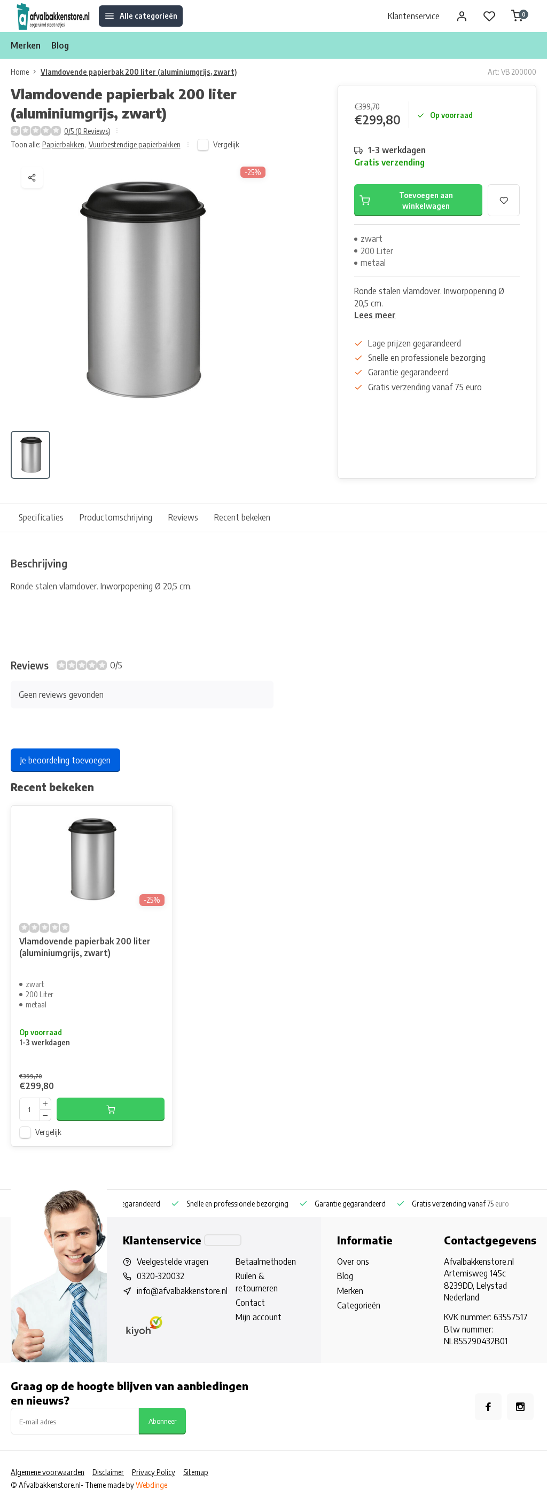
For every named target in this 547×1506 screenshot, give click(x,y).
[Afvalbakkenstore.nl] (53, 16)
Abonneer (162, 1420)
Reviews (183, 517)
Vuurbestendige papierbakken (135, 144)
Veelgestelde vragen (172, 1261)
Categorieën (358, 1305)
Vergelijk (226, 144)
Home (20, 71)
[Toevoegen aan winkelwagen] (111, 1109)
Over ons (353, 1261)
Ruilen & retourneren (257, 1282)
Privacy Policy (153, 1472)
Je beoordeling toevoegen (65, 760)
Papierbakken (64, 144)
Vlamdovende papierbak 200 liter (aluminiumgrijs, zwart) (139, 71)
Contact (250, 1302)
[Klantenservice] (222, 1240)
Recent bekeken (242, 517)
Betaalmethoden (266, 1261)
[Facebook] (488, 1406)
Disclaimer (108, 1472)
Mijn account (259, 1317)
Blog (60, 45)
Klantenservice (414, 16)
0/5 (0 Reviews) (87, 131)
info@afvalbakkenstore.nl (182, 1291)
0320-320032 (160, 1276)
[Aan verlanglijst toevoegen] (156, 821)
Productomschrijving (116, 517)
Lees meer (375, 315)
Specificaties (41, 517)
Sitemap (195, 1472)
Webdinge (151, 1484)
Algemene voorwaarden (47, 1472)
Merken (26, 45)
